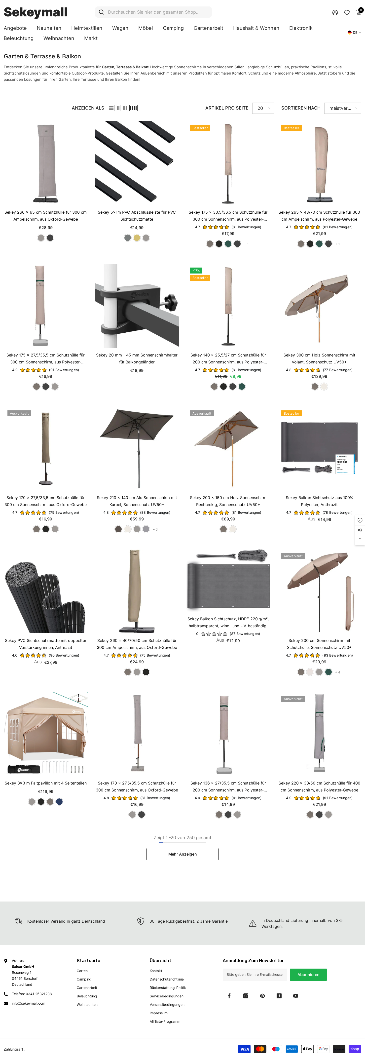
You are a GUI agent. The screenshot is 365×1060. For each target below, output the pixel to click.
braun (118, 529)
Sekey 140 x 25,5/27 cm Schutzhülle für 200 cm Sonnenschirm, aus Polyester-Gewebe (228, 359)
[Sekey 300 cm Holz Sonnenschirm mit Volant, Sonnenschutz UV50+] (320, 306)
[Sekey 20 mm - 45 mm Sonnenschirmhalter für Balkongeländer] (137, 306)
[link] (182, 921)
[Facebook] (229, 995)
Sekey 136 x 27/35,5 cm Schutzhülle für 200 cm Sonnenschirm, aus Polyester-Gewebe (228, 787)
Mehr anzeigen (182, 854)
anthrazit (128, 238)
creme (324, 387)
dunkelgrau (50, 238)
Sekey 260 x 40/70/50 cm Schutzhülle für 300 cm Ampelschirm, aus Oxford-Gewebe (137, 644)
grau (41, 238)
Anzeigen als (88, 108)
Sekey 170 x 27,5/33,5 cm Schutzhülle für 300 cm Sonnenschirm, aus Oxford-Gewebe (45, 501)
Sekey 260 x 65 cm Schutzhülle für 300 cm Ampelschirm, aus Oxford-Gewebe (45, 216)
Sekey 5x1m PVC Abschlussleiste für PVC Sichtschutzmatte (137, 216)
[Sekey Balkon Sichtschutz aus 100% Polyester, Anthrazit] (320, 449)
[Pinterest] (262, 995)
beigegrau (310, 672)
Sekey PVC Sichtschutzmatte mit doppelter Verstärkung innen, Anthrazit (45, 644)
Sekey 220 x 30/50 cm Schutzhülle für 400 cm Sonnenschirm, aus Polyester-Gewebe (319, 786)
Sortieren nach (301, 108)
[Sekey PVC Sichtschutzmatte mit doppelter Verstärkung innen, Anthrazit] (46, 591)
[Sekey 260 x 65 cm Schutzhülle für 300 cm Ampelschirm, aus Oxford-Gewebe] (46, 163)
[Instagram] (245, 995)
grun (228, 244)
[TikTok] (279, 995)
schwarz (219, 244)
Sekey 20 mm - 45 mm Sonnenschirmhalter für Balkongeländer (137, 358)
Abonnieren (308, 974)
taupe (210, 244)
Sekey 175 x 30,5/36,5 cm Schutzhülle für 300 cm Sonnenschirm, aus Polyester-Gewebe (228, 216)
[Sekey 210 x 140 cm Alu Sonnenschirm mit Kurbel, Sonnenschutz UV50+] (137, 449)
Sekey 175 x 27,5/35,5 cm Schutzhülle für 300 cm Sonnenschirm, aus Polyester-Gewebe (45, 359)
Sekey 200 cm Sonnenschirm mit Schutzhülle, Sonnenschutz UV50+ (319, 644)
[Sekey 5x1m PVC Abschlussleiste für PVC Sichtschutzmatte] (137, 163)
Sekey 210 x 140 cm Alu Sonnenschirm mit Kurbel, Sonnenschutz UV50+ (137, 501)
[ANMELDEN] (335, 12)
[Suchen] (153, 12)
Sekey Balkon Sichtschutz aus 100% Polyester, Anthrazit (319, 501)
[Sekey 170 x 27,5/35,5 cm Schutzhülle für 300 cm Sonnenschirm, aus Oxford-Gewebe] (137, 734)
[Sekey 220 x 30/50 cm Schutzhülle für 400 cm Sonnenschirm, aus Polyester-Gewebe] (320, 734)
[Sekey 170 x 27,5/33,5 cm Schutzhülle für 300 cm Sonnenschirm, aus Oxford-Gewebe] (46, 449)
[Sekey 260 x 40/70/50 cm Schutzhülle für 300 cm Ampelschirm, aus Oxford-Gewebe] (137, 591)
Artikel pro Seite (227, 108)
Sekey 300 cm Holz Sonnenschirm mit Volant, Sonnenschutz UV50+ (319, 358)
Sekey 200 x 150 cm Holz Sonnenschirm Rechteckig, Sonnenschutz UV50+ (228, 501)
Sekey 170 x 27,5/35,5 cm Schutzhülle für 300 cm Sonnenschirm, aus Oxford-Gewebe (137, 786)
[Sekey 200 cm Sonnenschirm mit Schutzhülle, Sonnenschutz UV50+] (320, 591)
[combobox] (158, 12)
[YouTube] (295, 995)
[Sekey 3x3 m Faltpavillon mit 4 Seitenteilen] (46, 734)
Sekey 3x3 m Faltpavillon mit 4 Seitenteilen (46, 783)
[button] (111, 108)
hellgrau (146, 529)
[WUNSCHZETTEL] (347, 12)
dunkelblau (59, 802)
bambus (137, 238)
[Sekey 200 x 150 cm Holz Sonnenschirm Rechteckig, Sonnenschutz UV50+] (228, 449)
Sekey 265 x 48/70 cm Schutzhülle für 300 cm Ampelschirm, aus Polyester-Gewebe (319, 216)
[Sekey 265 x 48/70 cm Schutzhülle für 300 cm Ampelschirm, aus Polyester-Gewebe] (320, 163)
